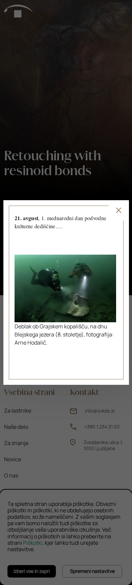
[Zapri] (118, 210)
